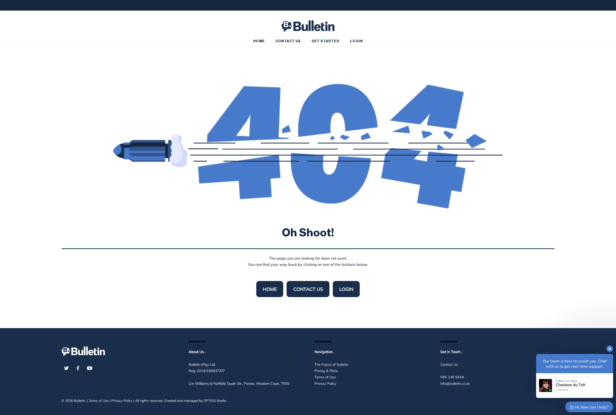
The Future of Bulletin (331, 364)
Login (356, 41)
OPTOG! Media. (215, 400)
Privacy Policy (325, 383)
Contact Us (288, 41)
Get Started (326, 41)
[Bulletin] (308, 24)
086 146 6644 (452, 377)
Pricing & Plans (326, 371)
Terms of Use (325, 377)
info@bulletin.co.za (455, 383)
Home (259, 41)
